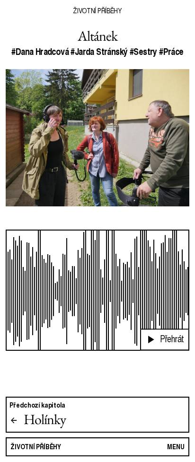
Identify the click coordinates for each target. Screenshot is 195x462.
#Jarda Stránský (99, 51)
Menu (176, 446)
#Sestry (143, 51)
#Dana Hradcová (40, 51)
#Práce (171, 51)
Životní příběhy (97, 10)
